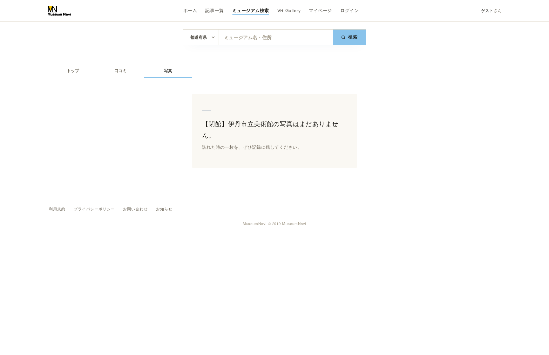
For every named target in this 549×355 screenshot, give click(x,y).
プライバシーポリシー (94, 209)
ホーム (190, 10)
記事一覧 (214, 10)
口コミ (120, 70)
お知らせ (164, 209)
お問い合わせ (135, 209)
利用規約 (57, 209)
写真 (168, 70)
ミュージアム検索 (250, 10)
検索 (353, 37)
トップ (73, 70)
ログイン (349, 10)
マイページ (320, 10)
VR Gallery (289, 10)
